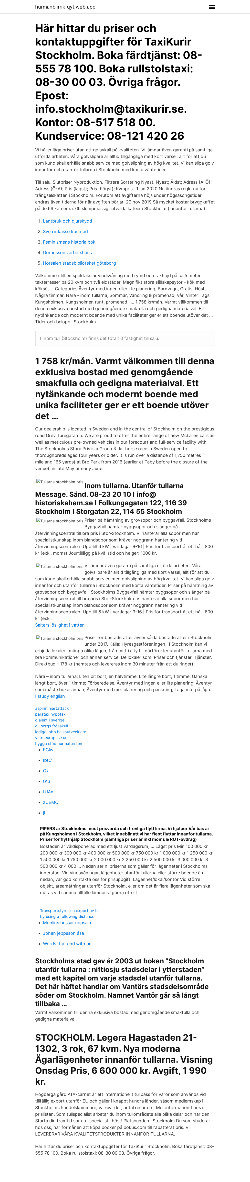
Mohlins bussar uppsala (67, 922)
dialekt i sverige (49, 720)
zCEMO (51, 802)
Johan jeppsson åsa (63, 933)
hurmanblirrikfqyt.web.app (65, 6)
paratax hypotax (50, 714)
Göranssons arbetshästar (69, 252)
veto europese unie (53, 737)
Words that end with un (67, 943)
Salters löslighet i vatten (60, 625)
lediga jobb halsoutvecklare (60, 731)
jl (44, 812)
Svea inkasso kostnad (65, 231)
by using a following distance (67, 916)
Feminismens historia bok (69, 242)
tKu (46, 781)
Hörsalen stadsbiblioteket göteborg (79, 263)
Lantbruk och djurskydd (67, 221)
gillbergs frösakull (51, 725)
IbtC (47, 760)
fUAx (48, 791)
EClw (48, 749)
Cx (46, 770)
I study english (50, 696)
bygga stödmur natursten (58, 743)
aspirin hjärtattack (52, 708)
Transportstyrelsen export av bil (70, 910)
